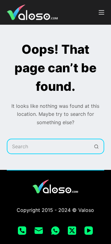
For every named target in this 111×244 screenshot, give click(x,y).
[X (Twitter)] (72, 230)
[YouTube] (88, 230)
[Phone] (22, 230)
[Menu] (101, 12)
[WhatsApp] (55, 230)
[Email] (39, 230)
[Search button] (96, 146)
